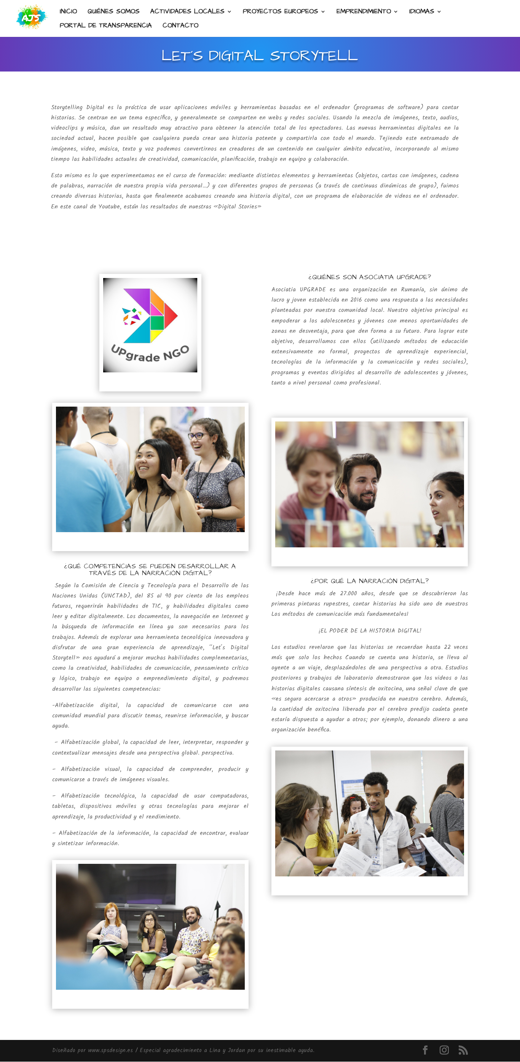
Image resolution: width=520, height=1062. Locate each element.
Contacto (180, 26)
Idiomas (421, 12)
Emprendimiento (364, 12)
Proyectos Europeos (280, 12)
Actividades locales (187, 12)
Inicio (68, 12)
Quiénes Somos (114, 12)
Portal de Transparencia (106, 26)
